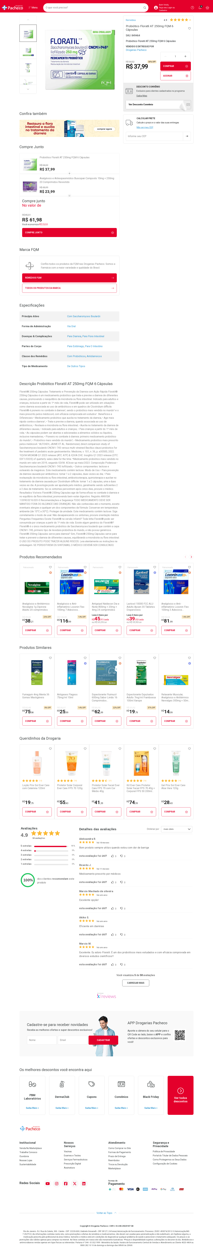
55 (62, 802)
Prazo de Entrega (117, 1156)
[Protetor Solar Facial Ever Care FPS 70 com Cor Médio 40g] (106, 763)
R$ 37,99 (47, 169)
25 (62, 711)
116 (64, 620)
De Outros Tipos (76, 366)
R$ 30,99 (44, 187)
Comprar (168, 66)
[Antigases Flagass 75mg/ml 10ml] (71, 672)
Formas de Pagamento (119, 1152)
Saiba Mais (141, 96)
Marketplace (114, 1168)
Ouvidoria (24, 1156)
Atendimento (116, 1142)
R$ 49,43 (26, 617)
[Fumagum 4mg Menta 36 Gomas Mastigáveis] (37, 672)
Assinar (167, 76)
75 (28, 711)
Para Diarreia (74, 336)
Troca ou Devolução (118, 1164)
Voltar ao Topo (105, 1213)
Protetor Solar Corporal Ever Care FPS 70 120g (69, 787)
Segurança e (161, 1144)
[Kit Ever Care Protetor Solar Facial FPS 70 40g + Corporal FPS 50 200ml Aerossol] (141, 763)
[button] (28, 33)
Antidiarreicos (94, 356)
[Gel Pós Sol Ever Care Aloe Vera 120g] (176, 763)
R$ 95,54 (165, 617)
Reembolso (114, 1160)
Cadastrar (103, 1040)
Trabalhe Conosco (28, 1152)
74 (132, 802)
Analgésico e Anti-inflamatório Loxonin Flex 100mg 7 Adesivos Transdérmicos (70, 606)
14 (167, 711)
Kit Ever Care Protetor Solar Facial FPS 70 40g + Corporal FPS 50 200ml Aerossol (141, 788)
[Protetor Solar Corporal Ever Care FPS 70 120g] (71, 763)
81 (167, 620)
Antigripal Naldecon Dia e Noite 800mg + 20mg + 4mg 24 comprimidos (105, 606)
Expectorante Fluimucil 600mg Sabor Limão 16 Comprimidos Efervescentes (104, 697)
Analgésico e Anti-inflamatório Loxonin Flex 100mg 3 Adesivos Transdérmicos (175, 606)
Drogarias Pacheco (136, 49)
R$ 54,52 (44, 165)
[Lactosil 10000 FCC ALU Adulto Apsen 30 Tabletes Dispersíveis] (141, 582)
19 (132, 711)
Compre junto (33, 232)
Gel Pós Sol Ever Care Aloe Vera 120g (173, 787)
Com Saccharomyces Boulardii (83, 316)
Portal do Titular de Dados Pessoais (170, 1155)
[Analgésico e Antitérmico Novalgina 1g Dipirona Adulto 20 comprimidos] (37, 582)
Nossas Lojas (25, 1160)
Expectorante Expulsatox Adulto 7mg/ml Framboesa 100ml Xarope (141, 697)
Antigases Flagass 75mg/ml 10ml (67, 696)
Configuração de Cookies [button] (165, 1163)
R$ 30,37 (61, 707)
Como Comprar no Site (119, 1148)
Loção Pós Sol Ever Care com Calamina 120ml (35, 787)
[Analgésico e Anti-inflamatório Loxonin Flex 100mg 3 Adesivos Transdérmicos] (176, 582)
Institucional (27, 1142)
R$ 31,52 (131, 707)
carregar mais (135, 983)
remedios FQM (33, 277)
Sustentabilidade (27, 1164)
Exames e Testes (72, 1155)
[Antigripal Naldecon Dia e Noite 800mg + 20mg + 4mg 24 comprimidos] (106, 582)
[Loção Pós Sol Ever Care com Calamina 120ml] (37, 763)
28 (167, 802)
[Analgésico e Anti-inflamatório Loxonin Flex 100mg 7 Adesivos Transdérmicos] (71, 582)
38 (28, 620)
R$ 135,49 (62, 617)
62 (97, 711)
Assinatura (69, 1167)
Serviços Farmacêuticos (75, 1159)
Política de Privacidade (164, 1151)
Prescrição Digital (72, 1163)
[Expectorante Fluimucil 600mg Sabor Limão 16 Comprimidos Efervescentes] (106, 672)
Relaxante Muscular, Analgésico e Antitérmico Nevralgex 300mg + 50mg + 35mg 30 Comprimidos (175, 697)
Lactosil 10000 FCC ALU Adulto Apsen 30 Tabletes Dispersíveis (141, 606)
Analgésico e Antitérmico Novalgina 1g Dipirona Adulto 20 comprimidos (36, 606)
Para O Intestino (94, 346)
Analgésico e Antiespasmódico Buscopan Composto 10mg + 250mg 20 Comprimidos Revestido (77, 180)
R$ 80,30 (96, 707)
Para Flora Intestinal (93, 336)
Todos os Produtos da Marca (43, 288)
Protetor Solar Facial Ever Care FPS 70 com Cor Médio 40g (106, 788)
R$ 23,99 (47, 192)
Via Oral (71, 326)
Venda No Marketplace (30, 1148)
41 (97, 802)
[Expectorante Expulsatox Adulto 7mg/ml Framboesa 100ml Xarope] (141, 672)
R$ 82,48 (26, 707)
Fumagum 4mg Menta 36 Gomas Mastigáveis (35, 696)
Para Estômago (75, 346)
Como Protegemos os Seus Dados (169, 1159)
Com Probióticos (76, 356)
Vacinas (68, 1151)
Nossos (69, 1144)
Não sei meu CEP (145, 127)
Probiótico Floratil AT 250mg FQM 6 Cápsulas (65, 157)
